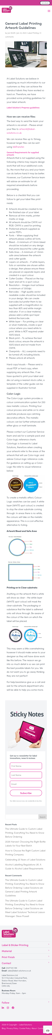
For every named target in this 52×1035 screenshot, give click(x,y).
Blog (4, 1028)
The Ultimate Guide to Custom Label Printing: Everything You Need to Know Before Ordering (24, 832)
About (34, 1028)
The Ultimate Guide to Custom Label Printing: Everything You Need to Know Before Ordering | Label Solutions (24, 883)
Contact (41, 1028)
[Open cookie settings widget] (48, 1031)
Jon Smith (11, 33)
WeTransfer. (18, 146)
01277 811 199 (11, 968)
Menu (49, 11)
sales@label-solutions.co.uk (19, 970)
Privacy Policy (12, 1028)
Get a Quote (45, 3)
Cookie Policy (25, 1028)
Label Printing (33, 33)
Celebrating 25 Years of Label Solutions (25, 859)
